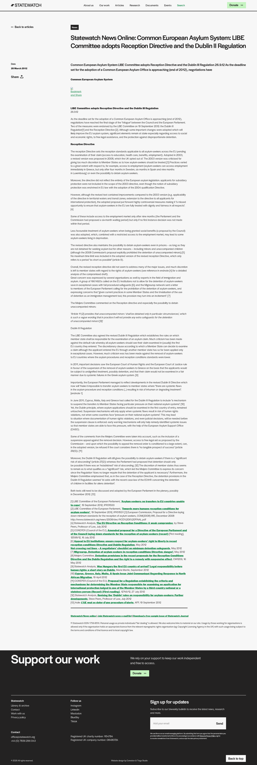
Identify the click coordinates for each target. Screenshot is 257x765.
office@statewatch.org (23, 737)
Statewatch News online (83, 615)
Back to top (235, 758)
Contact (15, 709)
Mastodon (76, 713)
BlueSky (75, 717)
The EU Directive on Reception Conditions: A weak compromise (135, 523)
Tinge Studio (142, 760)
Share (15, 77)
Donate (233, 5)
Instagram (76, 705)
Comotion (131, 760)
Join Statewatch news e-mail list (114, 615)
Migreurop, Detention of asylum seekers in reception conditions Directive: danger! (123, 552)
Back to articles (24, 27)
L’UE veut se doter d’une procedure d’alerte (107, 602)
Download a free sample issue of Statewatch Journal (160, 615)
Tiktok (74, 721)
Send (219, 723)
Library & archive (20, 705)
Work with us (18, 713)
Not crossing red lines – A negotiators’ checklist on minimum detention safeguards (120, 548)
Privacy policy (18, 717)
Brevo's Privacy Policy (207, 736)
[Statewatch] (26, 5)
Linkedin (75, 709)
